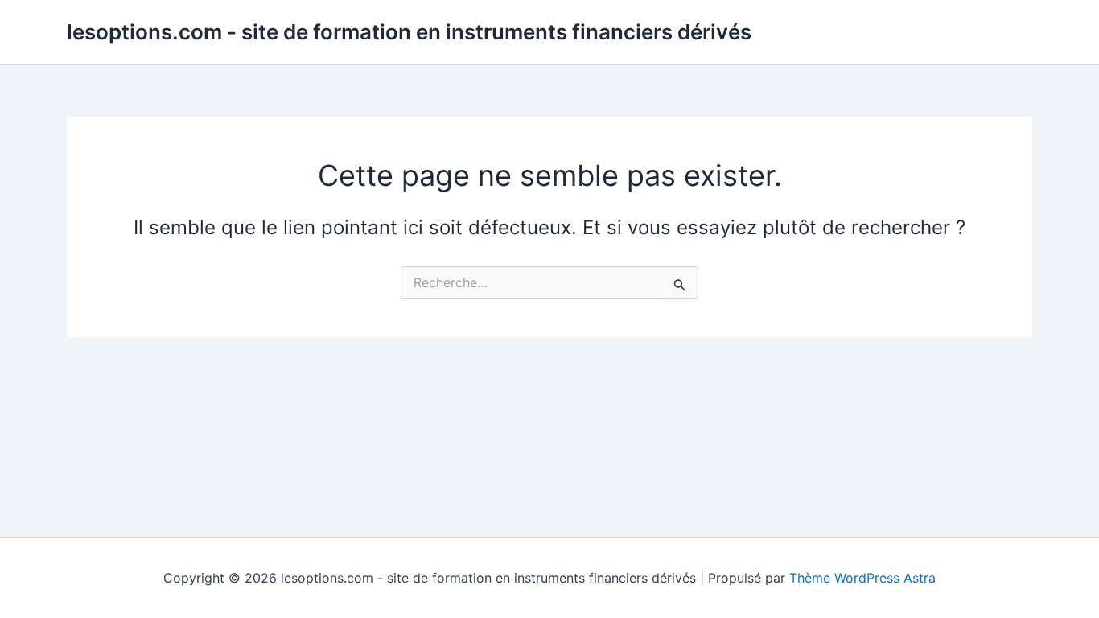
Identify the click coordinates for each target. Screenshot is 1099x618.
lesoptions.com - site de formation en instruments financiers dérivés (409, 31)
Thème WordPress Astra (862, 578)
